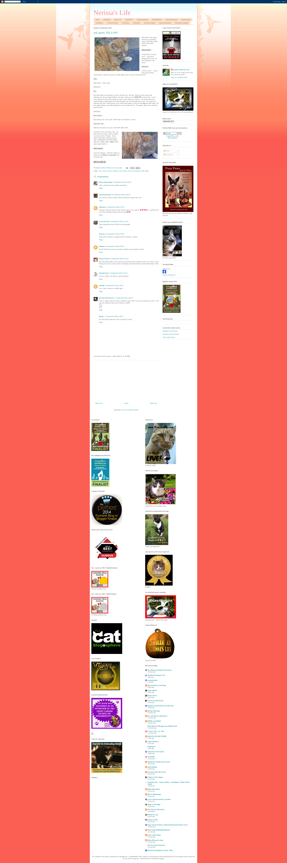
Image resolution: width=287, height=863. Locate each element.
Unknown (102, 207)
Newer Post (99, 403)
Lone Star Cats (104, 221)
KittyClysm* (152, 747)
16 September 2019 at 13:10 (119, 259)
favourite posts (186, 19)
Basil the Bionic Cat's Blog (157, 685)
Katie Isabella (152, 690)
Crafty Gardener (153, 741)
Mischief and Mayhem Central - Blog (160, 850)
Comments (169, 154)
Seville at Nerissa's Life (181, 70)
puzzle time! (129, 19)
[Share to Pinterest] (139, 168)
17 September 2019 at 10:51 (114, 316)
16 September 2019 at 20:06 (114, 285)
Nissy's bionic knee (171, 19)
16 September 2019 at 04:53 (114, 246)
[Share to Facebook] (137, 168)
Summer (102, 234)
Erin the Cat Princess (106, 298)
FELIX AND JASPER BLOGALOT (159, 830)
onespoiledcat (152, 680)
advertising (136, 23)
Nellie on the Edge (154, 804)
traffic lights (145, 171)
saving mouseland (142, 19)
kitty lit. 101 (117, 19)
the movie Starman (134, 171)
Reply (101, 188)
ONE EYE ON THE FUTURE (157, 736)
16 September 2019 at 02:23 (119, 221)
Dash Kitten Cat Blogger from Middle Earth (162, 726)
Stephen (102, 246)
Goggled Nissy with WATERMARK (172, 137)
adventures (106, 19)
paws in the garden (165, 23)
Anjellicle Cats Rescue (170, 331)
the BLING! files (157, 19)
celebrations (99, 23)
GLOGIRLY (151, 757)
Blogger (161, 858)
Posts (167, 151)
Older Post (153, 403)
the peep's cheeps (149, 23)
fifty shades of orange (181, 23)
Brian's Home (152, 695)
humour (109, 171)
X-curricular (125, 23)
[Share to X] (135, 168)
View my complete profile (179, 77)
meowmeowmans (105, 195)
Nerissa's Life (112, 12)
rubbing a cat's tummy (120, 171)
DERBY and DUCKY (154, 721)
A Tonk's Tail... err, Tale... (156, 731)
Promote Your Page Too (169, 275)
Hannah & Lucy (153, 815)
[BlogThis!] (133, 168)
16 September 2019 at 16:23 (118, 273)
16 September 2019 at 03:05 (115, 234)
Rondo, (101, 316)
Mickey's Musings (154, 711)
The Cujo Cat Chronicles (156, 809)
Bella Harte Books (154, 789)
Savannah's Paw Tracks (156, 752)
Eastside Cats (103, 273)
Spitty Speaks (152, 767)
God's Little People (169, 337)
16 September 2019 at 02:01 (115, 207)
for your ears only (112, 23)
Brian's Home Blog (105, 182)
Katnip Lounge (153, 820)
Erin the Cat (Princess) (155, 701)
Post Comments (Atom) (130, 410)
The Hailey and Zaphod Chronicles (160, 670)
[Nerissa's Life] (164, 273)
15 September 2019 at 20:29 (122, 182)
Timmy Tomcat (104, 259)
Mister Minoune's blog (155, 840)
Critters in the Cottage (155, 777)
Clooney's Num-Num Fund (157, 772)
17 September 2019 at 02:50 (123, 298)
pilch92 (101, 285)
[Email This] (131, 168)
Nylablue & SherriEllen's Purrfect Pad (161, 706)
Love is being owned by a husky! (159, 799)
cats (100, 171)
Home (97, 19)
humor (104, 171)
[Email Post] (126, 168)
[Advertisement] (126, 380)
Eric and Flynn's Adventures (157, 716)
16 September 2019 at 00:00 (121, 195)
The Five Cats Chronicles (156, 845)
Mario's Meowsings (154, 794)
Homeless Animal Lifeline (171, 334)
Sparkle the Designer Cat (156, 675)
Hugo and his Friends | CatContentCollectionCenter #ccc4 (167, 825)
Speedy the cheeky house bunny (159, 762)
